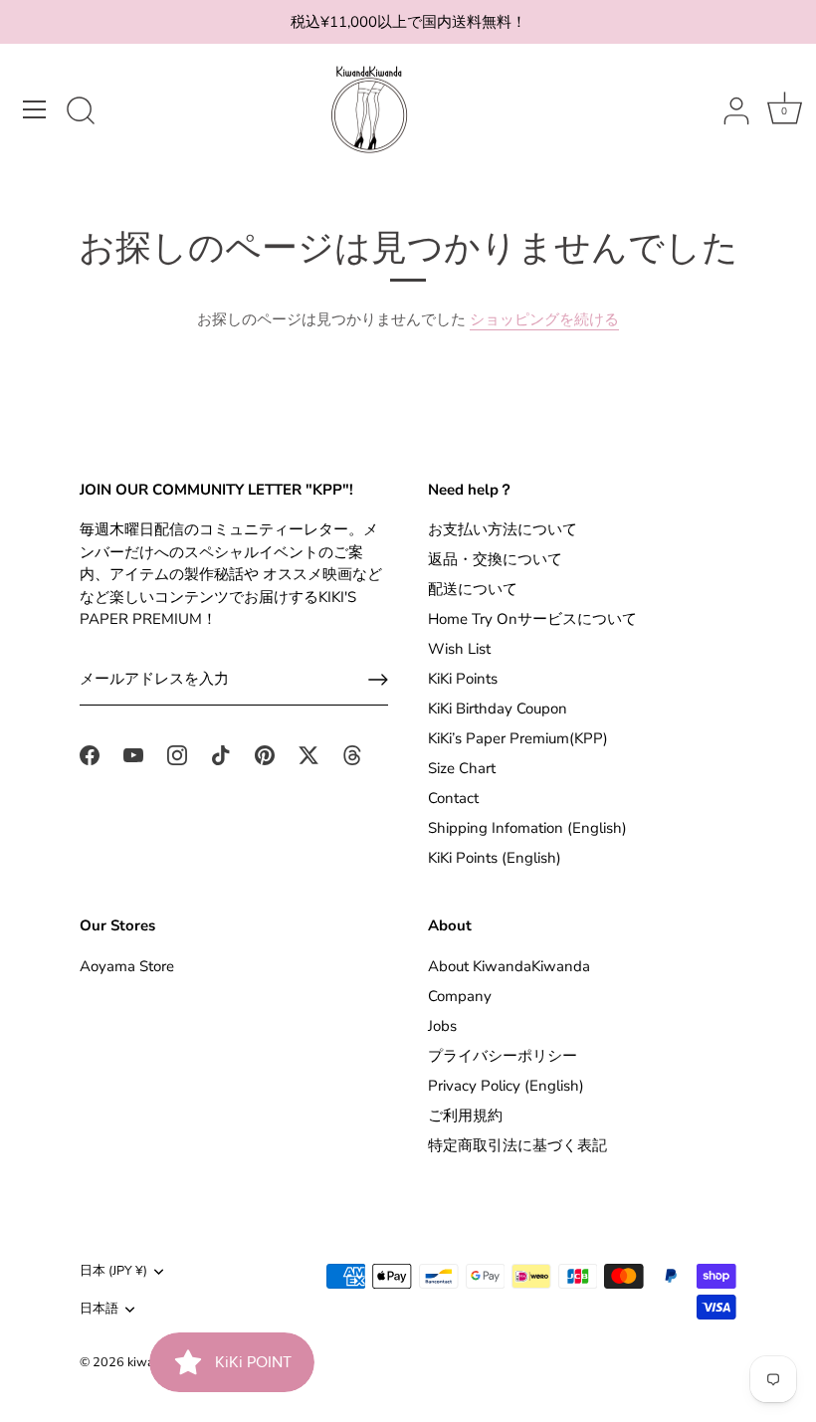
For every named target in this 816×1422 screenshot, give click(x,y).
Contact (453, 798)
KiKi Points (463, 679)
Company (460, 996)
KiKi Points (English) (494, 858)
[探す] (80, 112)
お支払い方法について (502, 529)
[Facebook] (90, 753)
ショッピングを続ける (544, 319)
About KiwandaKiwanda (509, 966)
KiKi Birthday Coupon (497, 708)
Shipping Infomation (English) (527, 828)
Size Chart (462, 768)
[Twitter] (308, 753)
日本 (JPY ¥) (113, 1272)
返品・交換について (495, 559)
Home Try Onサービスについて (532, 619)
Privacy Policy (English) (506, 1086)
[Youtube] (133, 753)
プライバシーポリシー (502, 1056)
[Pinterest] (265, 753)
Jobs (442, 1026)
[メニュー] (35, 109)
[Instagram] (177, 753)
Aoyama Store (127, 966)
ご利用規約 (465, 1115)
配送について (472, 589)
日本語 (99, 1310)
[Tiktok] (221, 753)
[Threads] (352, 753)
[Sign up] (378, 680)
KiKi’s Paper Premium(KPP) (518, 738)
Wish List (459, 649)
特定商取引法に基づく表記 (517, 1145)
